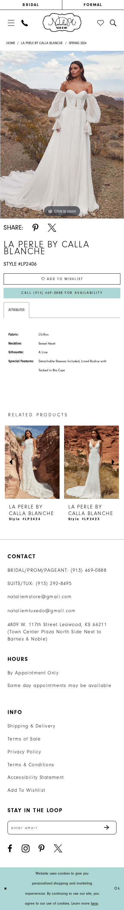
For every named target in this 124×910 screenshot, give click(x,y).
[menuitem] (31, 5)
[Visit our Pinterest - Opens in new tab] (42, 848)
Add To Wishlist (26, 790)
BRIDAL (31, 4)
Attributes (16, 310)
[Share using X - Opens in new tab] (52, 228)
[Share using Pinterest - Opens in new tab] (36, 228)
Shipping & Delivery (31, 726)
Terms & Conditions (31, 764)
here (94, 903)
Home (10, 43)
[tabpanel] (62, 134)
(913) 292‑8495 (54, 583)
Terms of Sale (24, 739)
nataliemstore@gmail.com (40, 596)
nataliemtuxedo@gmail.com (42, 610)
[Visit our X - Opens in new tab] (58, 848)
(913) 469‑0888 (89, 570)
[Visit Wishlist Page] (101, 23)
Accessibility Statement (36, 777)
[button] (11, 23)
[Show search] (113, 23)
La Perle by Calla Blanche (42, 43)
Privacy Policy (24, 752)
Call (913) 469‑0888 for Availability (62, 293)
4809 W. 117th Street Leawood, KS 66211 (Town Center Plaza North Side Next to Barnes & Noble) (57, 632)
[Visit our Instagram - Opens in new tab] (25, 848)
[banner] (62, 22)
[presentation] (32, 462)
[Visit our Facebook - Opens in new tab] (10, 848)
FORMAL (93, 4)
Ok (117, 888)
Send (109, 827)
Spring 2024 (77, 43)
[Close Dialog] (5, 888)
